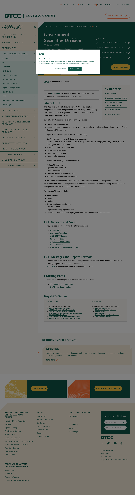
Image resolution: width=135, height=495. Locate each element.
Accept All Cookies (74, 68)
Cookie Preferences (60, 68)
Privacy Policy (93, 63)
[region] (68, 62)
